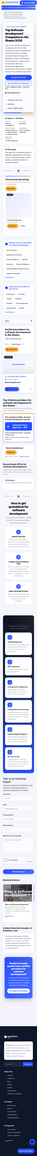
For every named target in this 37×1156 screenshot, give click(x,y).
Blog (8, 1081)
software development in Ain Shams (15, 18)
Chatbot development (13, 273)
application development (14, 255)
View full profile (24, 456)
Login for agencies (13, 1135)
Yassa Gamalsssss (14, 220)
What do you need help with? (12, 836)
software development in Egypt (13, 14)
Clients (9, 1084)
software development (15, 12)
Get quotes (11, 188)
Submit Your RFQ (20, 77)
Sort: (7, 344)
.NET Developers (11, 250)
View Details (13, 389)
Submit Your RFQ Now (20, 991)
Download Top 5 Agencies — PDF (20, 426)
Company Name (8, 815)
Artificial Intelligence (12, 259)
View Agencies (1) (13, 93)
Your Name (6, 794)
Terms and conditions (14, 1094)
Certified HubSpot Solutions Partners (17, 269)
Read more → (9, 916)
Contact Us (10, 1078)
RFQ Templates (12, 1114)
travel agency (10, 294)
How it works (11, 1105)
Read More (9, 277)
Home (5, 12)
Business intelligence (23, 264)
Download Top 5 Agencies (19, 83)
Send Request (19, 872)
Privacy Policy (11, 1090)
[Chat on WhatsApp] (32, 1142)
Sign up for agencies (14, 1132)
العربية (7, 1140)
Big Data (24, 259)
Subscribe (27, 1064)
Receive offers (12, 1111)
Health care (18, 299)
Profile (23, 226)
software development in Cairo (13, 16)
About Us (10, 1075)
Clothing (9, 299)
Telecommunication (22, 303)
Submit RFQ (13, 349)
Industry (21, 308)
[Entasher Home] (10, 2)
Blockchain (9, 264)
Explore (9, 1108)
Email (5, 804)
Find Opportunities (13, 1117)
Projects (10, 1087)
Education (9, 303)
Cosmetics (21, 294)
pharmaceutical (11, 308)
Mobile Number (8, 825)
